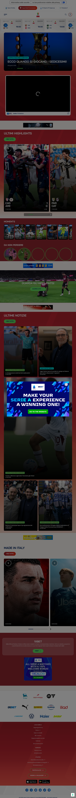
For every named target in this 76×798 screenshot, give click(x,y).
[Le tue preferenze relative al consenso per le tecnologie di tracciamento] (73, 795)
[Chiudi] (66, 384)
